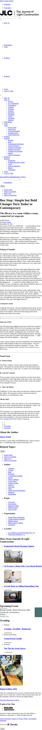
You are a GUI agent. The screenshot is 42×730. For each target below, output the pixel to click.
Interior (10, 72)
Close (2, 729)
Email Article (8, 190)
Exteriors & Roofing (14, 67)
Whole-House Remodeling (16, 490)
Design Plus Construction (16, 517)
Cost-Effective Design (15, 476)
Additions (11, 468)
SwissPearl (11, 525)
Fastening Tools (13, 54)
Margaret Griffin (13, 506)
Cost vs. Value (8, 91)
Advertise (7, 719)
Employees (11, 78)
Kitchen (10, 60)
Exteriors (11, 32)
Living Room (12, 481)
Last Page (7, 428)
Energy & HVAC (13, 65)
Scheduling (11, 87)
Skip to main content (6, 1)
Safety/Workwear (13, 56)
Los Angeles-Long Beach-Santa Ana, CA (21, 533)
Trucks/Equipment (14, 52)
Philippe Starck (13, 508)
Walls (10, 489)
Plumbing (11, 38)
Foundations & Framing (16, 63)
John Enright (12, 504)
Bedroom (11, 474)
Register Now (4, 616)
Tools (6, 47)
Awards (10, 470)
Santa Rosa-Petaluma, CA (16, 534)
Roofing (10, 34)
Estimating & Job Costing (16, 80)
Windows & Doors (14, 69)
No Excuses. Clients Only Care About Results (23, 566)
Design (10, 478)
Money (10, 85)
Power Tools (12, 49)
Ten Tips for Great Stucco (15, 648)
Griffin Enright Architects (16, 519)
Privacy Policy (23, 719)
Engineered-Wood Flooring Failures (19, 546)
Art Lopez (11, 502)
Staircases (11, 487)
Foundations (12, 28)
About (2, 719)
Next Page (7, 426)
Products (7, 58)
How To (6, 23)
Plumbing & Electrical (15, 71)
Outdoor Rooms (13, 483)
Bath (9, 61)
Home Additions (13, 479)
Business (7, 76)
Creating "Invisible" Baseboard (17, 629)
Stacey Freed (6, 222)
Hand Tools (12, 50)
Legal (10, 82)
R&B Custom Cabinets (15, 523)
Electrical (11, 36)
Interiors (10, 43)
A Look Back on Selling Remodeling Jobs (21, 586)
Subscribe (7, 4)
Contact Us (14, 719)
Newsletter (7, 8)
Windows (11, 492)
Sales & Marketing (14, 84)
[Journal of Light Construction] (19, 15)
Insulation (11, 41)
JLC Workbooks (13, 26)
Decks (6, 89)
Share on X (7, 193)
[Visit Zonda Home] (9, 725)
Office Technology (14, 74)
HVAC (10, 39)
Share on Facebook (10, 195)
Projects (10, 25)
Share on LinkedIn (10, 191)
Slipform (11, 485)
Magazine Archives (19, 177)
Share (2, 186)
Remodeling (8, 45)
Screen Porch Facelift (13, 638)
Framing (11, 30)
